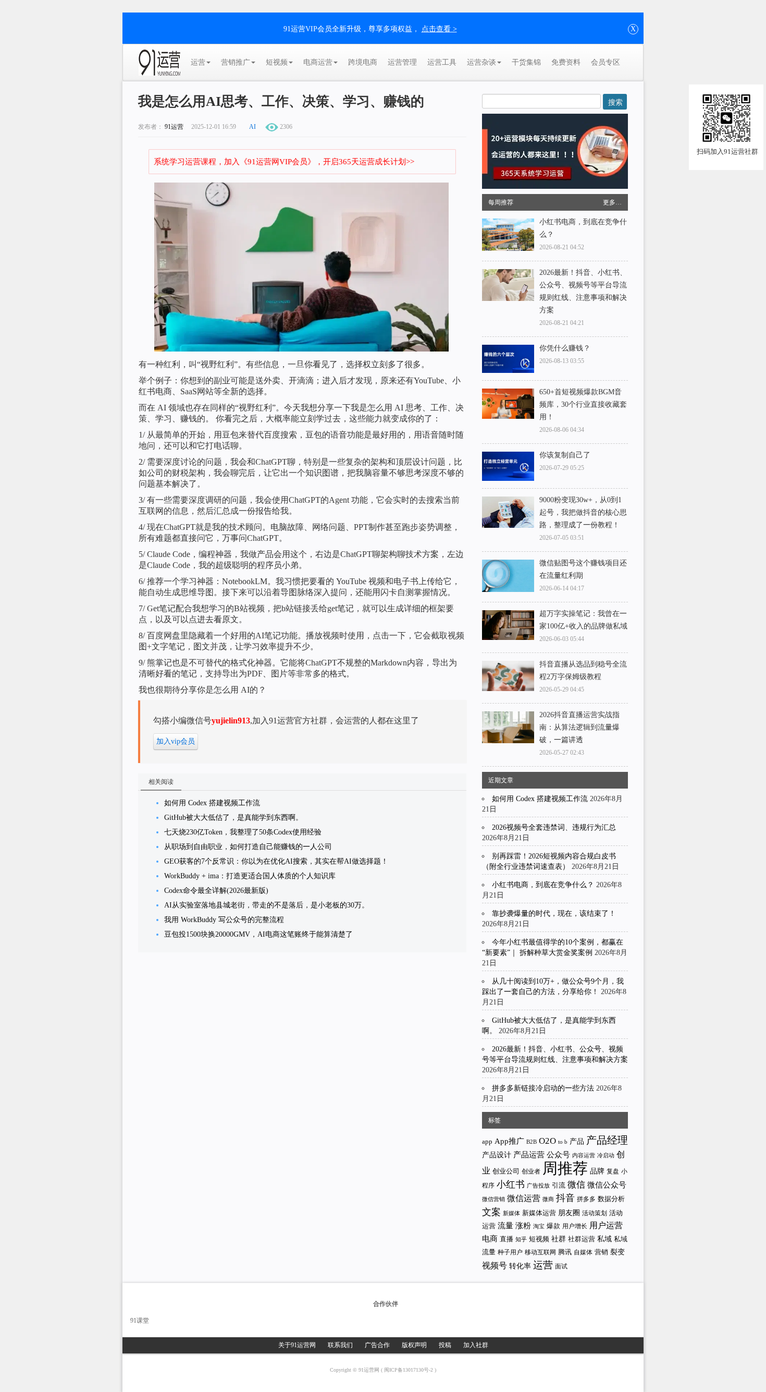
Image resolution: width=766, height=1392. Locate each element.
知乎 (521, 1239)
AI (252, 126)
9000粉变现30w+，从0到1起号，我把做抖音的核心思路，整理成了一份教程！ (583, 512)
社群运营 (581, 1239)
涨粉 (523, 1225)
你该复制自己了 (564, 455)
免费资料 (565, 62)
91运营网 (370, 1370)
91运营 (174, 126)
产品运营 (529, 1154)
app (487, 1141)
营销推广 (235, 62)
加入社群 (475, 1345)
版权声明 (414, 1345)
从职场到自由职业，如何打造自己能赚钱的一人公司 (248, 847)
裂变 (617, 1252)
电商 (490, 1238)
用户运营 (606, 1225)
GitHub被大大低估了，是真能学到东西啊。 (233, 817)
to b (562, 1142)
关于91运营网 (297, 1345)
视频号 (494, 1265)
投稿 (445, 1345)
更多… (612, 202)
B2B (531, 1142)
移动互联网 (540, 1252)
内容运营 (583, 1155)
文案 (491, 1212)
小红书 (511, 1184)
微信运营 (523, 1198)
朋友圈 (569, 1213)
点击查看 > (439, 29)
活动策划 (594, 1213)
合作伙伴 (385, 1304)
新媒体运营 (539, 1213)
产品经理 (607, 1140)
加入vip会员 (175, 741)
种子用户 (510, 1252)
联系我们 (340, 1345)
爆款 (553, 1226)
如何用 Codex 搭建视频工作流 (212, 803)
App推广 (509, 1141)
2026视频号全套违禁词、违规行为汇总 (554, 827)
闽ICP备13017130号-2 (409, 1370)
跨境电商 (362, 62)
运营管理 (402, 62)
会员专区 (605, 62)
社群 (558, 1238)
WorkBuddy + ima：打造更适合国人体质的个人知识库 (250, 876)
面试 (561, 1266)
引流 (558, 1185)
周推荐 (565, 1168)
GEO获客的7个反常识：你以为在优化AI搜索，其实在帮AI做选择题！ (276, 861)
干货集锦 (526, 62)
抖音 (565, 1198)
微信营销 (493, 1199)
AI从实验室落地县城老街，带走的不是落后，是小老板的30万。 (266, 905)
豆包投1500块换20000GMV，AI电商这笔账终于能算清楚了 (258, 934)
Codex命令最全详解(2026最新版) (216, 890)
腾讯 (565, 1252)
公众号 (558, 1155)
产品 (577, 1141)
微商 (548, 1199)
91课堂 (139, 1320)
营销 (601, 1252)
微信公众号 (606, 1185)
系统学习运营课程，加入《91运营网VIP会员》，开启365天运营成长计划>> (284, 162)
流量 (505, 1225)
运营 (198, 62)
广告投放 (538, 1185)
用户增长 (574, 1226)
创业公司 (506, 1171)
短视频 (277, 62)
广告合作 (377, 1345)
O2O (547, 1141)
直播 (506, 1239)
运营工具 (441, 62)
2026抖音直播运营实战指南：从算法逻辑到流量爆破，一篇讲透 (579, 727)
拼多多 (586, 1199)
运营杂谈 (481, 62)
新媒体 (511, 1213)
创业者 (531, 1171)
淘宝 (539, 1226)
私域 (604, 1238)
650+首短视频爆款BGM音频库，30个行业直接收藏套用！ (583, 404)
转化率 (520, 1266)
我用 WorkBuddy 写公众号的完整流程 (224, 920)
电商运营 (317, 62)
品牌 (597, 1171)
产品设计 (496, 1155)
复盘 (613, 1171)
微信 (576, 1185)
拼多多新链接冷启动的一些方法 (543, 1088)
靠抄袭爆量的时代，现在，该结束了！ (554, 913)
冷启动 (605, 1155)
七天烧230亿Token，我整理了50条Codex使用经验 (243, 832)
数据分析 (611, 1199)
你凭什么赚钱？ (564, 348)
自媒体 (583, 1252)
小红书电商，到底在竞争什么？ (543, 885)
